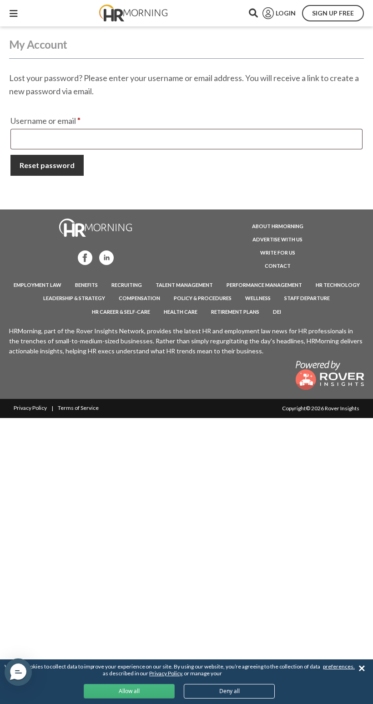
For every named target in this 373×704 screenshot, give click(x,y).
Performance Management (264, 285)
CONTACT (278, 266)
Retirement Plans (235, 312)
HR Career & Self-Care (121, 312)
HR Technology (338, 285)
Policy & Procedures (203, 298)
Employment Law (37, 285)
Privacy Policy (30, 407)
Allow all (129, 691)
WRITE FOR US (277, 252)
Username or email (61, 120)
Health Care (180, 312)
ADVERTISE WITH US (277, 239)
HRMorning (133, 13)
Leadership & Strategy (74, 298)
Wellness (258, 298)
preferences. (339, 666)
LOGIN (286, 13)
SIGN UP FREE (333, 13)
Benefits (86, 285)
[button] (18, 672)
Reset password (47, 165)
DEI (277, 312)
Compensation (139, 298)
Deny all (229, 691)
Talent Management (184, 285)
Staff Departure (307, 298)
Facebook (82, 257)
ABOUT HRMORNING (277, 226)
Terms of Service (78, 407)
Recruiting (126, 285)
